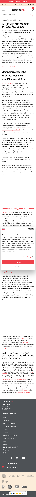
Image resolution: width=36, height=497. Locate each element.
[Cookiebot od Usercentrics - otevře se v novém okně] (26, 229)
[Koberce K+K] (18, 10)
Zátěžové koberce (7, 83)
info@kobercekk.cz (12, 467)
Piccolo (22, 338)
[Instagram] (17, 458)
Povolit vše (18, 262)
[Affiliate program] (3, 487)
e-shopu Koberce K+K (23, 392)
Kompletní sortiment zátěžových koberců (14, 379)
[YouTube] (23, 458)
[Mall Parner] (17, 486)
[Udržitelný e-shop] (10, 487)
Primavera (26, 342)
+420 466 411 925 (11, 463)
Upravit (17, 267)
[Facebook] (11, 458)
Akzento (4, 349)
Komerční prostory (7, 212)
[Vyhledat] (31, 15)
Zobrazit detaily (26, 257)
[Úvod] (2, 19)
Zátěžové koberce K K (8, 66)
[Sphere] (24, 487)
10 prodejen (25, 390)
